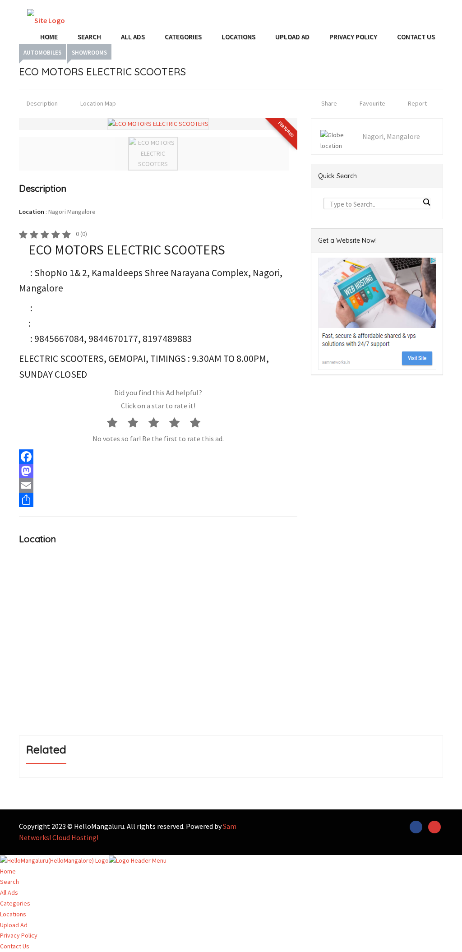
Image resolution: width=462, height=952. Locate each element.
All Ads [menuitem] (9, 892)
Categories (183, 37)
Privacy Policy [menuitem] (18, 935)
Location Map (97, 103)
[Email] (158, 485)
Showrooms (89, 52)
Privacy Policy (353, 37)
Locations (238, 37)
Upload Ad (292, 37)
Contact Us (416, 37)
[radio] (116, 422)
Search (89, 37)
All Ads (133, 37)
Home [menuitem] (8, 871)
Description (41, 103)
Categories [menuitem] (15, 903)
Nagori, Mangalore (391, 136)
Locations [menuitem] (13, 914)
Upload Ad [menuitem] (14, 925)
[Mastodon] (158, 471)
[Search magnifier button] (426, 202)
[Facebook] (158, 456)
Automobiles (42, 52)
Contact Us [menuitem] (14, 946)
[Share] (158, 500)
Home (49, 37)
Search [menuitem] (9, 882)
